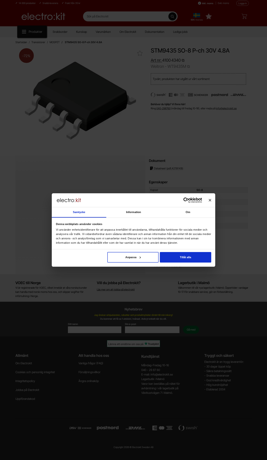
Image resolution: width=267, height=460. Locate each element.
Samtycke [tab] (79, 212)
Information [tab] (133, 212)
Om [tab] (188, 212)
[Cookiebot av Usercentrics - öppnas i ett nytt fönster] (186, 200)
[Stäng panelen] (210, 200)
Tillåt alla (185, 257)
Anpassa (130, 257)
